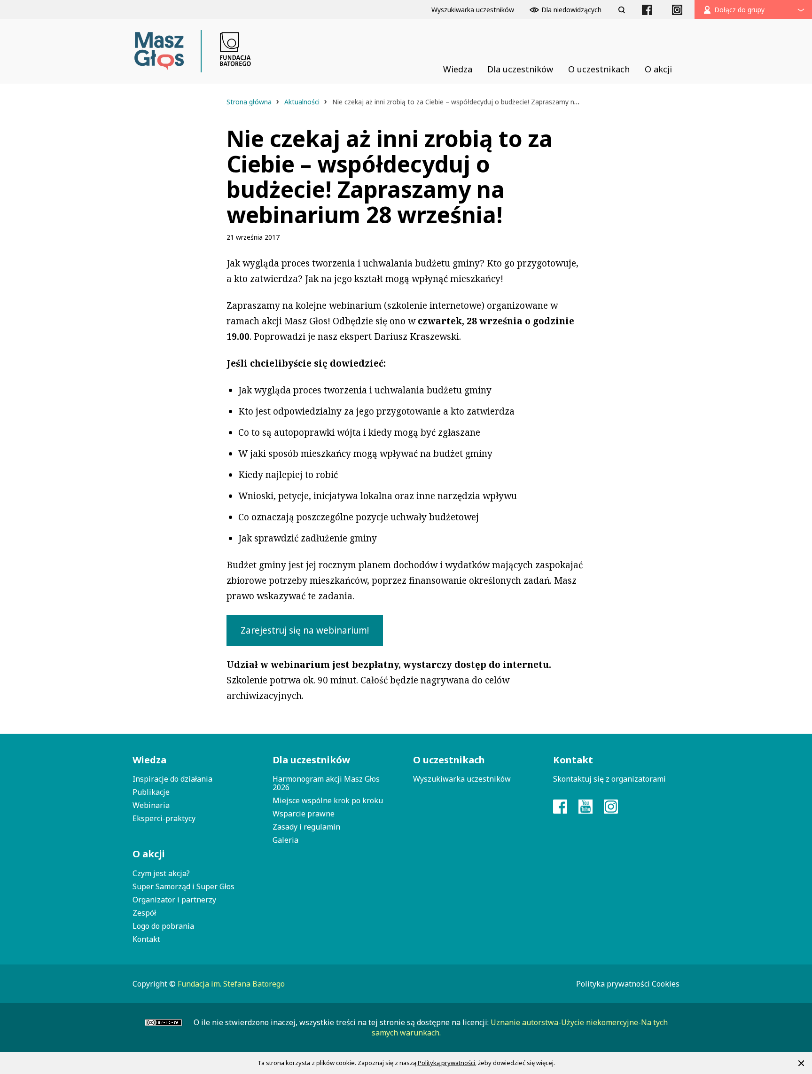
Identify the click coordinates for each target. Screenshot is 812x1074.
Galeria (285, 840)
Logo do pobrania (163, 926)
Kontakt (146, 939)
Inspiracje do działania (172, 779)
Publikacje (151, 792)
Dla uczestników (311, 759)
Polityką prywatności (446, 1062)
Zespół (144, 913)
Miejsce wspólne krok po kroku (328, 800)
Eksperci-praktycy (164, 818)
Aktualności (302, 101)
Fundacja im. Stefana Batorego (231, 984)
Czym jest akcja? (161, 873)
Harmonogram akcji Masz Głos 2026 (326, 783)
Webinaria (151, 805)
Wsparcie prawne (304, 813)
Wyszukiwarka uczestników (462, 779)
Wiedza (149, 759)
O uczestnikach (449, 759)
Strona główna (249, 101)
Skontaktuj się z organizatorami (609, 779)
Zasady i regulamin (306, 827)
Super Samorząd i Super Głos (183, 886)
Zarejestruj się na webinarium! (305, 630)
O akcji (149, 853)
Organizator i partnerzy (174, 899)
